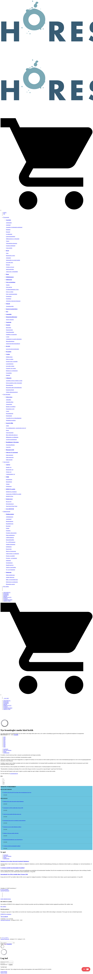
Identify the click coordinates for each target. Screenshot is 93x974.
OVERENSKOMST (7, 599)
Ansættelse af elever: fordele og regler (14, 380)
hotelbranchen (6, 752)
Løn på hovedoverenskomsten (12, 349)
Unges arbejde (9, 248)
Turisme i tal (8, 471)
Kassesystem (9, 549)
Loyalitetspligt (9, 234)
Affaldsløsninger (9, 516)
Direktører (8, 229)
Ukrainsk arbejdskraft (10, 245)
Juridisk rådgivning (10, 577)
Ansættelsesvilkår (10, 306)
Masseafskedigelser (10, 341)
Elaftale (7, 528)
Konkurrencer (9, 499)
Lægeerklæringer (9, 363)
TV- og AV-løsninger (10, 569)
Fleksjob (8, 303)
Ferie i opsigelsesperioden (11, 294)
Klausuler (8, 231)
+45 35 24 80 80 (4, 889)
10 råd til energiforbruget (11, 439)
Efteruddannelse (9, 385)
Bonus (7, 274)
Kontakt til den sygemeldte (11, 361)
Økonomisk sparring (10, 584)
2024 (4, 744)
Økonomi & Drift (10, 449)
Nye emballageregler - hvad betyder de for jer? (16, 428)
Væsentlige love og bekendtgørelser (13, 418)
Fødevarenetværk (9, 457)
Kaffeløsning (9, 546)
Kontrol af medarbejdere (11, 309)
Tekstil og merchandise (11, 567)
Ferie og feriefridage (10, 282)
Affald (7, 425)
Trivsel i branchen (10, 319)
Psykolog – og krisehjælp (11, 558)
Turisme (7, 484)
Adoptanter (8, 257)
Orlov (7, 253)
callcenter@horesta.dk (5, 920)
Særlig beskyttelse (10, 269)
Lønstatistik (8, 314)
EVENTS (5, 598)
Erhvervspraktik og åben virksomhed (14, 383)
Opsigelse (8, 325)
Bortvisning (8, 327)
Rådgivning (8, 572)
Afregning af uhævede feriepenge (13, 301)
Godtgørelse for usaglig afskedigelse (14, 339)
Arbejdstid (8, 225)
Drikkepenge (9, 279)
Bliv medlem (3, 906)
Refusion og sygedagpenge (12, 370)
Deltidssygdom (9, 356)
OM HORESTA (6, 592)
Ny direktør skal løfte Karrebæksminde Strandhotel (12, 867)
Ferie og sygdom (9, 291)
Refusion (8, 264)
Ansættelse (8, 220)
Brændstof (8, 526)
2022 (4, 741)
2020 (4, 739)
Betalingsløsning (9, 521)
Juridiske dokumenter (10, 544)
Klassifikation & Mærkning (12, 442)
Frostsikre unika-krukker (11, 532)
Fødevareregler (9, 459)
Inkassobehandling (10, 539)
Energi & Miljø (9, 423)
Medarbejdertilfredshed (11, 317)
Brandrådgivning (9, 523)
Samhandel (8, 560)
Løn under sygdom (10, 366)
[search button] (14, 942)
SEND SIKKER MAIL (6, 899)
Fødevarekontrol (9, 455)
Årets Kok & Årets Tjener (11, 506)
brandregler (5, 749)
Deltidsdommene (10, 277)
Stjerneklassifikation (10, 444)
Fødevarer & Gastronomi (12, 452)
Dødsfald (8, 375)
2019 (4, 738)
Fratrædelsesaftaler (10, 332)
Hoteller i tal (8, 467)
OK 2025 (8, 346)
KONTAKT (6, 593)
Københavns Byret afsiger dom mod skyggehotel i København (15, 861)
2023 (4, 743)
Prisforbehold (9, 415)
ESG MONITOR (10, 508)
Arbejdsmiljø (9, 222)
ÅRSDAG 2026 (6, 601)
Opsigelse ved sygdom (11, 368)
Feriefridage (8, 298)
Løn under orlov (9, 262)
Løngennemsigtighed (10, 236)
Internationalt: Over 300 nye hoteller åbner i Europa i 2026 (14, 874)
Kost (7, 311)
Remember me (4, 964)
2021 (4, 740)
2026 (4, 746)
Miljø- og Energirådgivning (12, 579)
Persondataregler (9, 413)
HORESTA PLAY (7, 597)
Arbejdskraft (8, 519)
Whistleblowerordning (11, 420)
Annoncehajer (9, 404)
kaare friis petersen (7, 750)
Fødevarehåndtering (10, 535)
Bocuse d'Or (8, 501)
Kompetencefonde (10, 389)
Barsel (7, 250)
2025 (4, 745)
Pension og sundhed (10, 555)
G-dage (7, 336)
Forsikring (8, 530)
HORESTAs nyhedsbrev (11, 491)
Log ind (4, 958)
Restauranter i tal (9, 469)
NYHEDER (6, 594)
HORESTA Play (9, 496)
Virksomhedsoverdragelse (11, 243)
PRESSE (5, 596)
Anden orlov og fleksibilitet (12, 271)
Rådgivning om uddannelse (12, 582)
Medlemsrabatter (10, 514)
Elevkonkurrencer (10, 503)
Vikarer (7, 241)
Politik (7, 476)
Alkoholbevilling (9, 402)
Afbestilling (8, 399)
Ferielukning (8, 296)
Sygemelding (9, 373)
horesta (4, 751)
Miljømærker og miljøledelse (12, 437)
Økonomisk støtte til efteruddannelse (14, 387)
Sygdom (8, 354)
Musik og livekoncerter (11, 551)
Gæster (7, 411)
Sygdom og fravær (10, 267)
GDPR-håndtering (10, 537)
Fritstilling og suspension (11, 334)
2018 (4, 737)
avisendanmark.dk (14, 773)
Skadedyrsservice (9, 565)
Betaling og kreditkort (10, 406)
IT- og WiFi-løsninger (10, 542)
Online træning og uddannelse (12, 553)
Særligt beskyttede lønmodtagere (13, 343)
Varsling (8, 284)
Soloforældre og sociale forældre (13, 260)
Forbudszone (9, 486)
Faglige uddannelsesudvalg (12, 392)
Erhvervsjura (9, 397)
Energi (7, 430)
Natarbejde (8, 322)
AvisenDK (16, 734)
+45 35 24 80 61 (4, 937)
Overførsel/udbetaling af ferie (12, 289)
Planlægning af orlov (10, 255)
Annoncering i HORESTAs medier (13, 494)
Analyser (8, 464)
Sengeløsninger (9, 562)
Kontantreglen (9, 479)
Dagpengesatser (9, 329)
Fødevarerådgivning (10, 575)
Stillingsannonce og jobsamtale (12, 238)
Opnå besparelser (9, 432)
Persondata (8, 351)
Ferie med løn (9, 287)
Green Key (8, 447)
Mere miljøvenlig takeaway (12, 435)
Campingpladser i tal (10, 474)
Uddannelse (8, 378)
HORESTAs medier (10, 489)
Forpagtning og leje (10, 408)
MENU (5, 212)
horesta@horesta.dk (5, 890)
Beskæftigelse (9, 481)
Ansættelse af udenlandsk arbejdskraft (14, 227)
